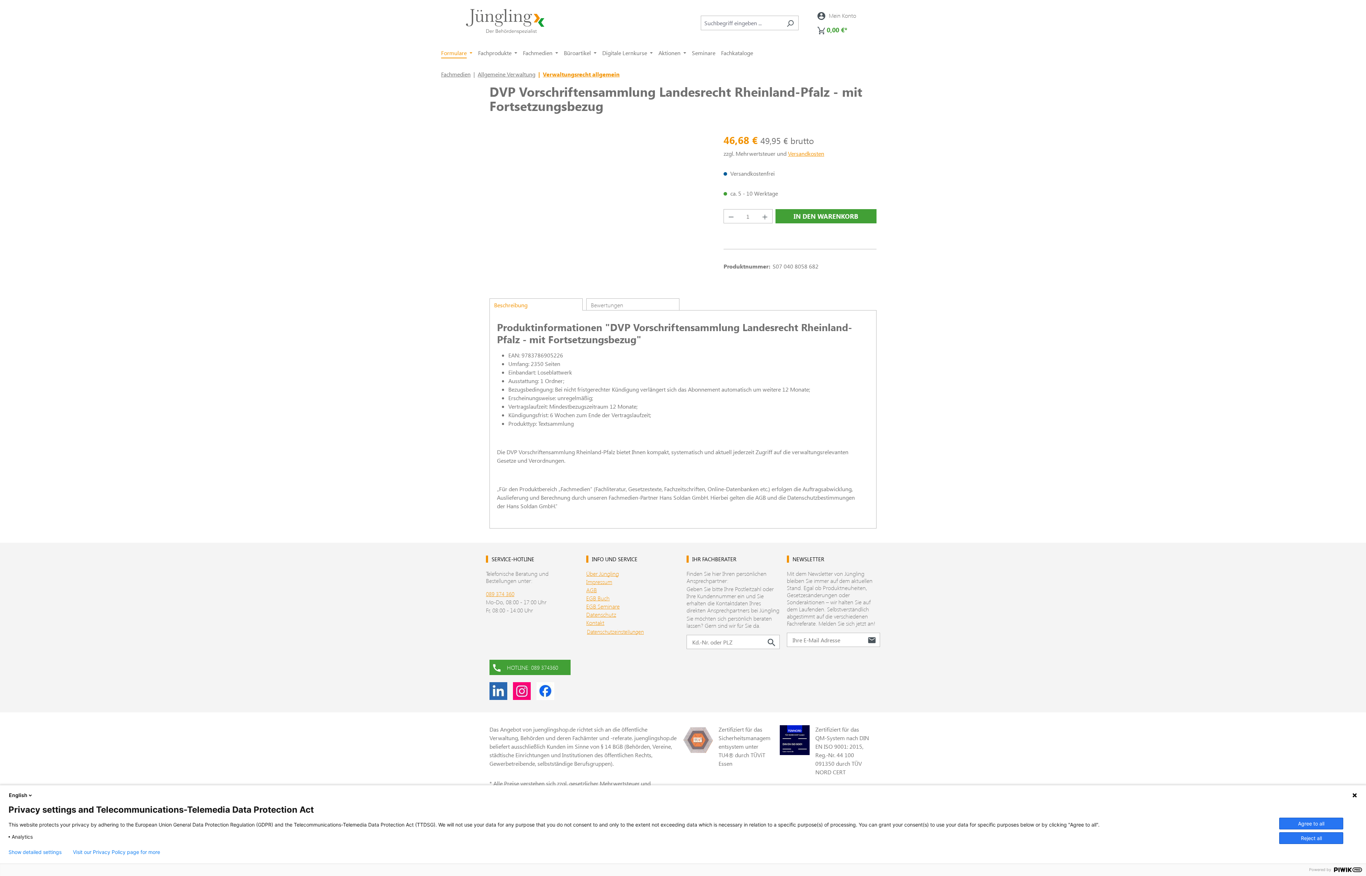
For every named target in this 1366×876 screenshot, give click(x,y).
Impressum (599, 581)
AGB (591, 590)
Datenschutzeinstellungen (615, 631)
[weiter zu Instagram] (522, 691)
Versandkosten (806, 153)
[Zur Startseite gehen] (505, 21)
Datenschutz (601, 614)
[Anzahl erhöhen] (765, 216)
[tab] (536, 304)
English (18, 795)
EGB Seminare (603, 606)
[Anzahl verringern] (731, 216)
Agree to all (1311, 824)
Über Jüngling (602, 573)
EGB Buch (598, 598)
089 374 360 (500, 594)
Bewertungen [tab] (607, 305)
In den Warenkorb (826, 216)
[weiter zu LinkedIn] (498, 691)
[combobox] (741, 23)
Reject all (1311, 838)
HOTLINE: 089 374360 (532, 667)
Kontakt (595, 622)
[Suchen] (790, 23)
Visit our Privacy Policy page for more (116, 852)
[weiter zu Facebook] (545, 691)
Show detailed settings (35, 852)
